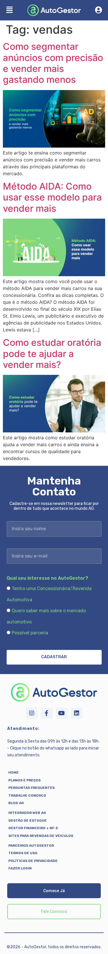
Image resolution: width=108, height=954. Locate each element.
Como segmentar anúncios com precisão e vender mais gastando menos (53, 63)
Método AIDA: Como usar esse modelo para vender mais (52, 197)
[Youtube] (61, 713)
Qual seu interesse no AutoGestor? (47, 578)
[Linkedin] (76, 713)
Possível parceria (30, 633)
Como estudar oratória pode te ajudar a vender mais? (52, 353)
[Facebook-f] (46, 713)
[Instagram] (31, 713)
